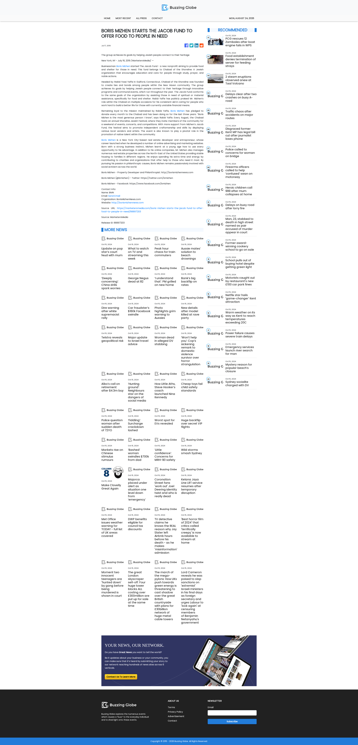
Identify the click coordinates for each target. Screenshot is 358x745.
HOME (107, 18)
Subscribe (232, 721)
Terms (171, 707)
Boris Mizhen (123, 66)
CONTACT (157, 18)
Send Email (114, 196)
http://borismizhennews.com (127, 202)
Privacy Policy (175, 711)
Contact (172, 720)
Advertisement (176, 716)
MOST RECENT (123, 18)
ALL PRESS (141, 18)
